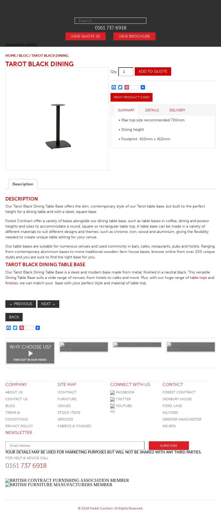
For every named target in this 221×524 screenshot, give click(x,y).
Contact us (16, 399)
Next (48, 304)
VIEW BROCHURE (134, 36)
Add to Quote (153, 71)
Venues (64, 406)
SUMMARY (126, 110)
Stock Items (69, 412)
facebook (124, 392)
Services (65, 419)
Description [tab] (22, 184)
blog (24, 56)
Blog (10, 406)
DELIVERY (177, 110)
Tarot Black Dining (39, 64)
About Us (14, 392)
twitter (123, 399)
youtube (123, 406)
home (10, 56)
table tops (198, 277)
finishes (11, 283)
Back (14, 317)
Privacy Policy (19, 426)
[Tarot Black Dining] (56, 119)
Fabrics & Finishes (74, 426)
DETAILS (152, 110)
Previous (20, 304)
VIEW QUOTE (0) (85, 36)
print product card (131, 97)
